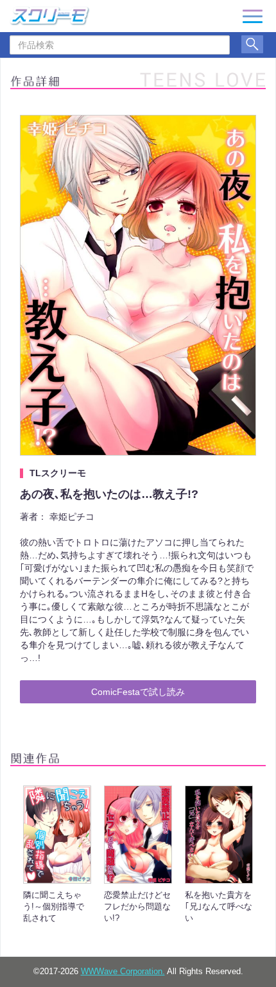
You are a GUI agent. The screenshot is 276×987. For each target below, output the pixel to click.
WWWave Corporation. (123, 971)
